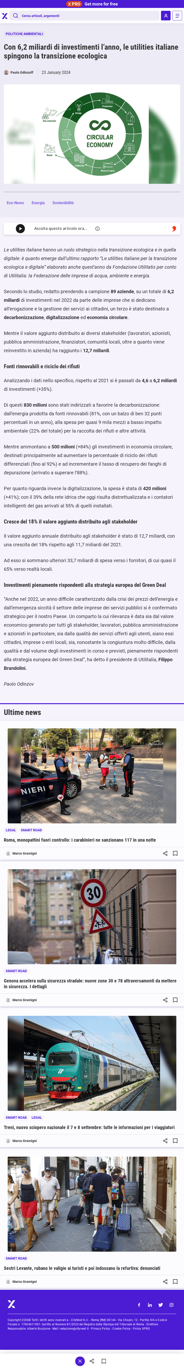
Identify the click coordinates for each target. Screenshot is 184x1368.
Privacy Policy (100, 1328)
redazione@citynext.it (74, 1328)
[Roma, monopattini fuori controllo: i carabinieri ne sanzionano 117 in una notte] (92, 776)
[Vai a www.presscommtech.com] (174, 229)
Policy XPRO (141, 1328)
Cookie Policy (121, 1328)
